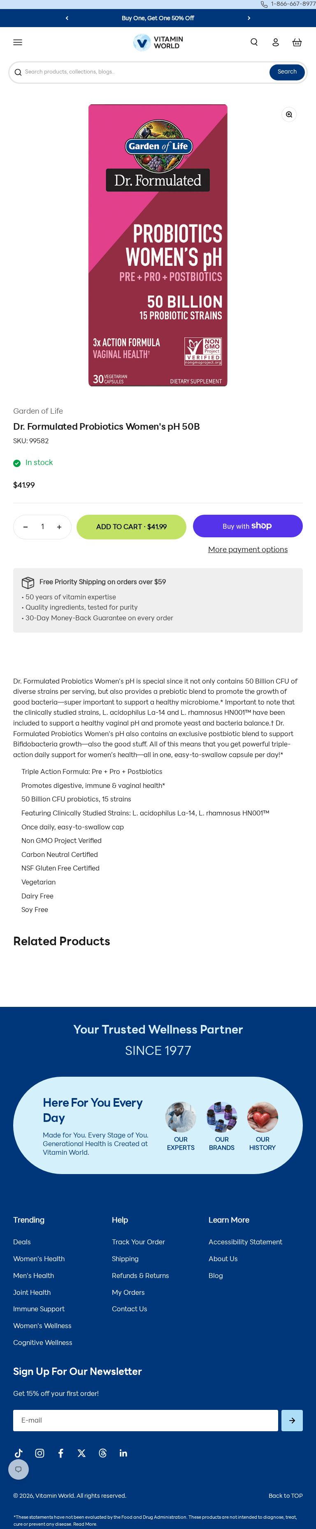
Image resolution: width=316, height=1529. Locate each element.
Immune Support (39, 1309)
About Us (223, 1259)
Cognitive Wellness (42, 1343)
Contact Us (129, 1309)
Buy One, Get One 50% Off (158, 19)
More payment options (248, 550)
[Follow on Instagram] (39, 1453)
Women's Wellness (42, 1326)
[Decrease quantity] (25, 527)
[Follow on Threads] (102, 1453)
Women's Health (39, 1259)
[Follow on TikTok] (18, 1453)
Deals (22, 1242)
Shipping (125, 1259)
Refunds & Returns (140, 1276)
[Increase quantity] (59, 527)
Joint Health (32, 1293)
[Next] (249, 18)
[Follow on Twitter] (81, 1453)
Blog (216, 1276)
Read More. (85, 1524)
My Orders (128, 1293)
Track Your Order (138, 1242)
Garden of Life (38, 412)
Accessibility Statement (245, 1242)
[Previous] (66, 18)
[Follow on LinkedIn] (123, 1453)
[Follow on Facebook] (60, 1453)
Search (287, 72)
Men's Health (33, 1276)
